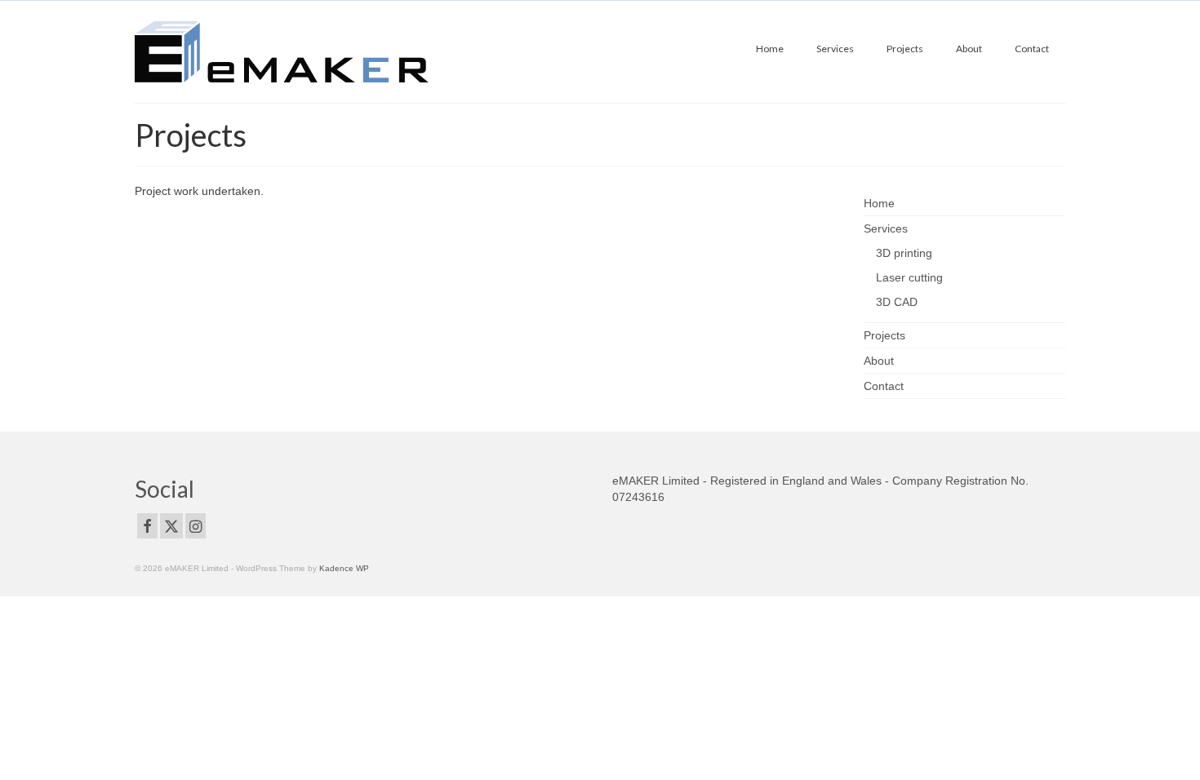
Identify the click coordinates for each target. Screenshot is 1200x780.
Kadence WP (344, 568)
